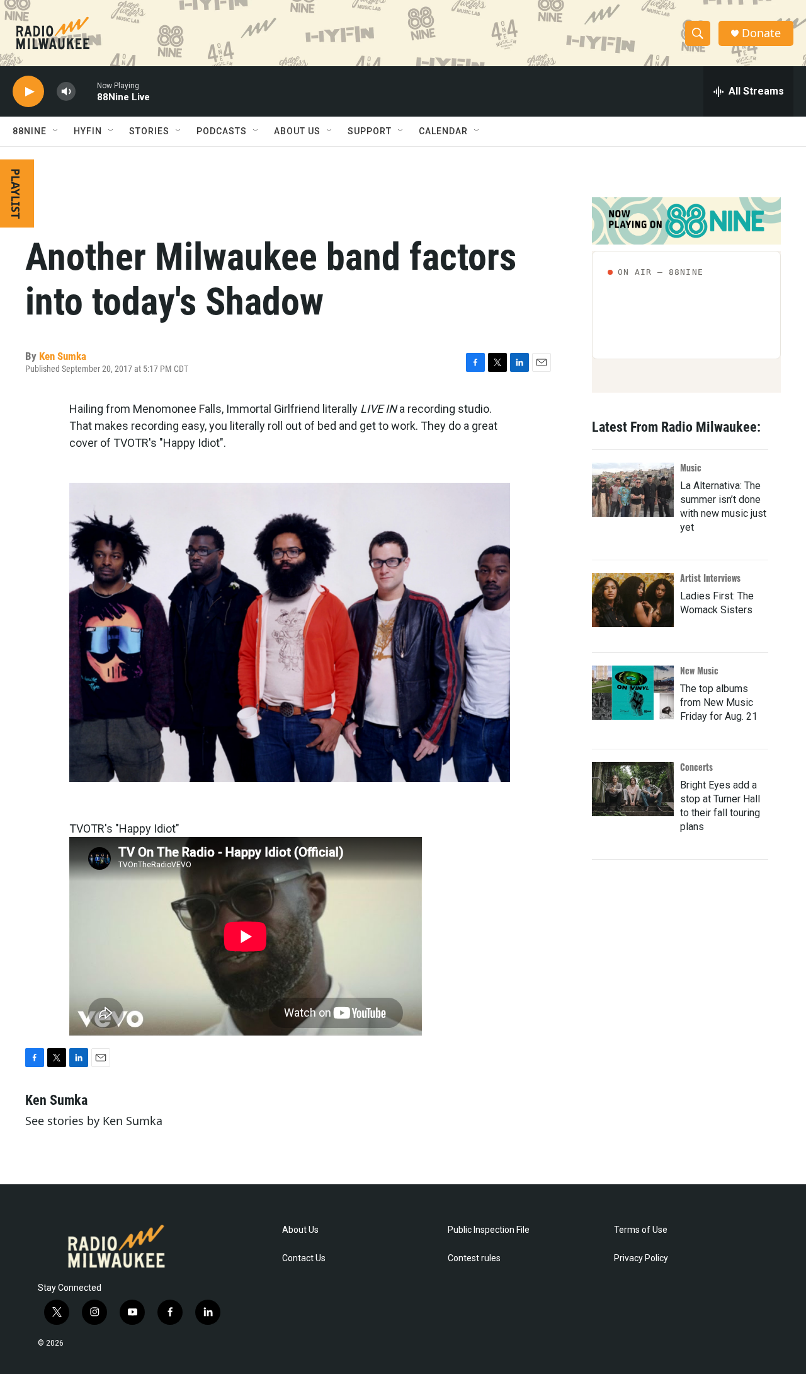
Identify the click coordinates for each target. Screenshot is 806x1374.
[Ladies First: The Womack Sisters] (633, 600)
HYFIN (88, 131)
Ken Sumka (62, 356)
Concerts (696, 766)
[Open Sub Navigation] (56, 131)
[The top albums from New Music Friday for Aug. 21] (633, 693)
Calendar (443, 131)
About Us (300, 1230)
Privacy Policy (641, 1258)
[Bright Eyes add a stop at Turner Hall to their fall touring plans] (633, 789)
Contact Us (304, 1258)
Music (690, 467)
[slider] (86, 91)
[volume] (66, 92)
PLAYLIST (15, 193)
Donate (761, 33)
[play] (28, 91)
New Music (699, 670)
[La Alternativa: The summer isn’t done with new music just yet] (633, 490)
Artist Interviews (710, 577)
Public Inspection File (489, 1230)
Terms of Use (640, 1230)
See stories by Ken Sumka (93, 1120)
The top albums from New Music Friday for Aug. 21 (719, 702)
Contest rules (474, 1258)
